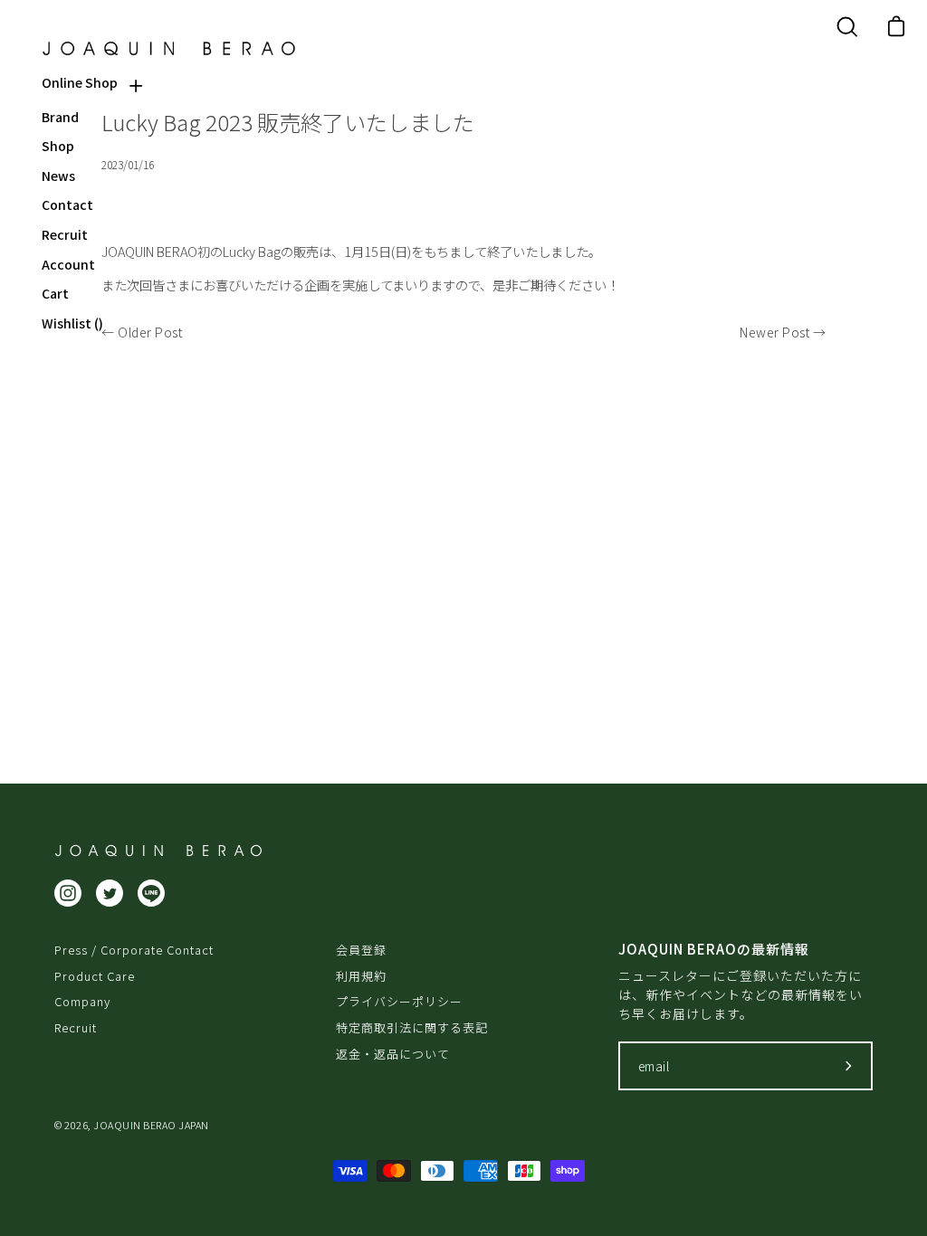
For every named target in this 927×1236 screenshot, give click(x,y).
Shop (58, 146)
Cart (55, 293)
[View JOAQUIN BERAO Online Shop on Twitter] (109, 893)
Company (82, 1001)
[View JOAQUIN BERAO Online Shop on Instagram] (67, 893)
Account (68, 264)
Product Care (94, 975)
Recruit (65, 234)
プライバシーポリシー (399, 1001)
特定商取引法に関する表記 (412, 1027)
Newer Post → (783, 332)
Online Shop (80, 82)
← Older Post (141, 332)
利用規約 (361, 975)
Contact (67, 205)
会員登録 (361, 949)
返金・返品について (393, 1053)
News (58, 176)
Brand (60, 117)
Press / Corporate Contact (134, 949)
